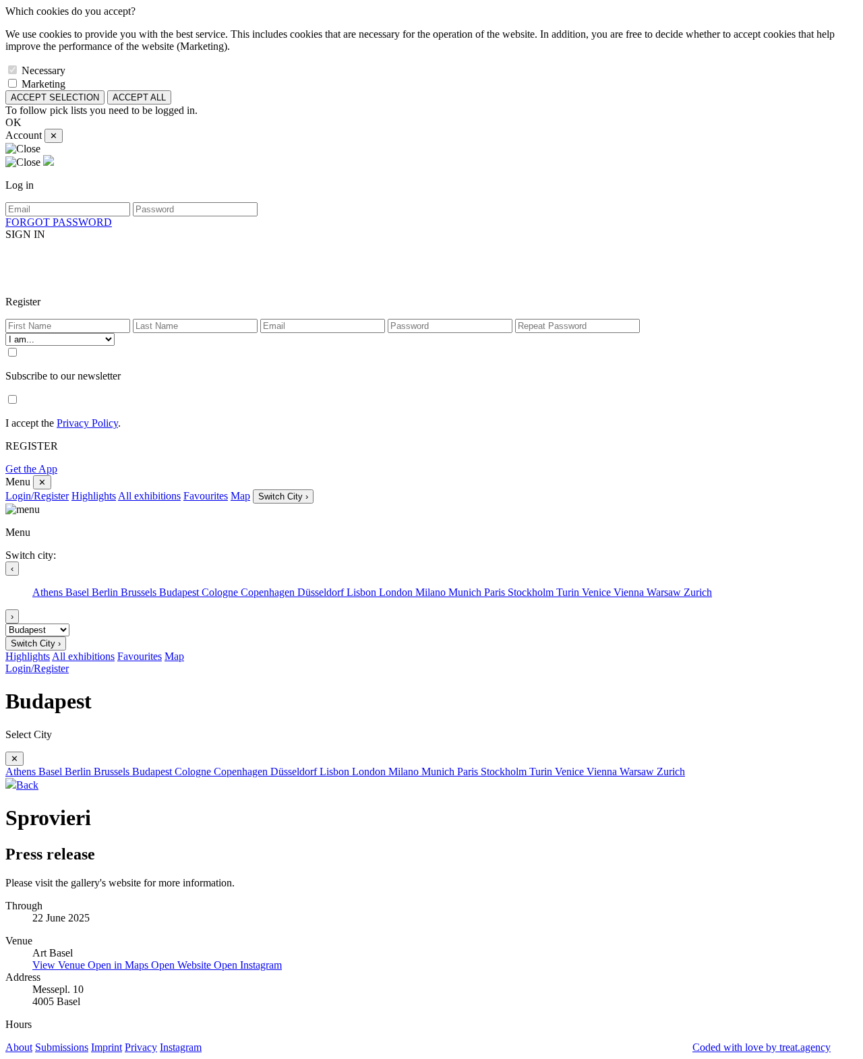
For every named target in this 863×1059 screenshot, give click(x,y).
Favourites (205, 496)
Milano (431, 592)
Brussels (140, 592)
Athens (48, 592)
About (18, 1047)
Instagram (181, 1047)
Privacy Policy (87, 423)
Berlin (106, 592)
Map (240, 496)
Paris (496, 592)
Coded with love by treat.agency (761, 1047)
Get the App (31, 469)
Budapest (180, 592)
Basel (78, 592)
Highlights (93, 496)
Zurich (698, 592)
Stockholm (532, 592)
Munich (466, 592)
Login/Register (37, 496)
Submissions (61, 1047)
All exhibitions (149, 496)
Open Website (182, 965)
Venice (598, 592)
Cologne (221, 592)
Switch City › (283, 496)
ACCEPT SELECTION (55, 97)
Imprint (106, 1047)
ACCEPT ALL (139, 97)
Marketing (43, 84)
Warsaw (665, 592)
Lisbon (363, 592)
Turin (569, 592)
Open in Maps (119, 965)
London (397, 592)
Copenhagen (269, 592)
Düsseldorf (322, 592)
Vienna (630, 592)
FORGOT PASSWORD (58, 222)
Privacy (141, 1047)
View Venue (60, 965)
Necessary (43, 70)
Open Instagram (248, 965)
